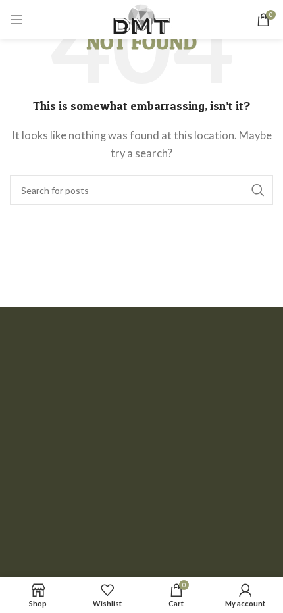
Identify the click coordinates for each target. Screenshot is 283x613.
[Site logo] (141, 18)
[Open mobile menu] (16, 20)
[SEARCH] (258, 190)
